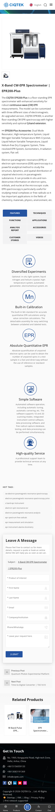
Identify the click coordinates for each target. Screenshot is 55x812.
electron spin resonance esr (16, 508)
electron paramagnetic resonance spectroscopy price (27, 498)
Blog (26, 797)
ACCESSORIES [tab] (39, 227)
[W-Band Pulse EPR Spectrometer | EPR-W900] (15, 715)
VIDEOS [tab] (39, 237)
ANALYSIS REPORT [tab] (15, 229)
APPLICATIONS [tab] (39, 220)
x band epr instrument (14, 503)
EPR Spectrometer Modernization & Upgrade (40, 729)
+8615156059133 (16, 766)
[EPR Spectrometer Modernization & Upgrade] (39, 715)
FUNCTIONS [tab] (15, 220)
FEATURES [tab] (15, 213)
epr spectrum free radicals (16, 517)
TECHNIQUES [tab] (39, 213)
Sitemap (11, 797)
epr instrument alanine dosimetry (19, 527)
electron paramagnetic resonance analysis (22, 512)
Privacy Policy (38, 797)
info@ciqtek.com (15, 776)
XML (19, 797)
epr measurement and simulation (19, 522)
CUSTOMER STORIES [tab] (14, 239)
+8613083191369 (16, 771)
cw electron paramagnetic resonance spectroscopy (26, 493)
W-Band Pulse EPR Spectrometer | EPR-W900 (15, 729)
